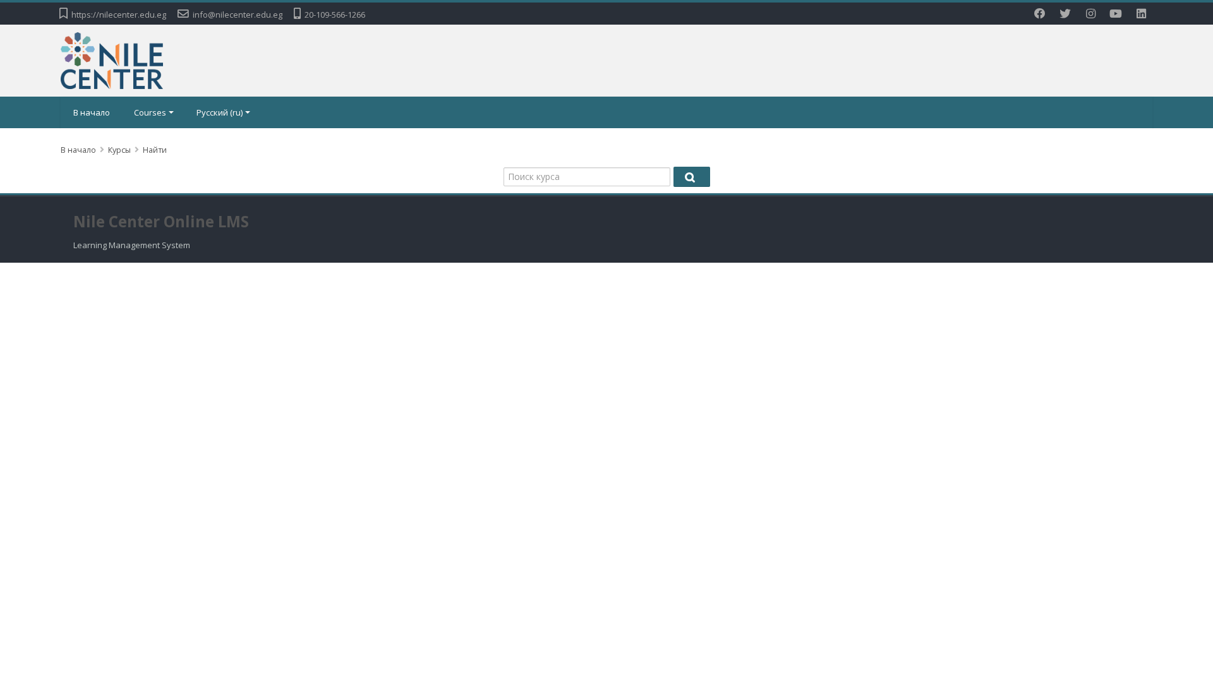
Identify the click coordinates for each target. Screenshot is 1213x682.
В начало (91, 112)
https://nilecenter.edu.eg (118, 14)
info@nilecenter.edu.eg (237, 14)
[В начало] (112, 59)
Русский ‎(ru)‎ (219, 112)
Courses (150, 112)
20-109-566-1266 (335, 14)
